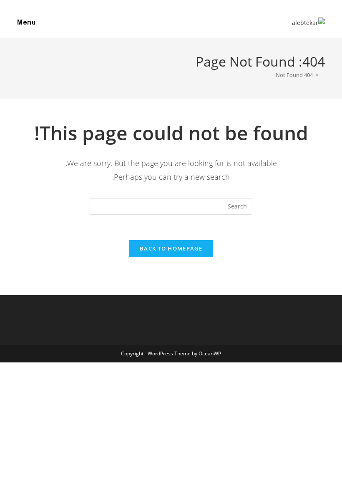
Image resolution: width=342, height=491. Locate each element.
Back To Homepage (171, 248)
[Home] (323, 75)
